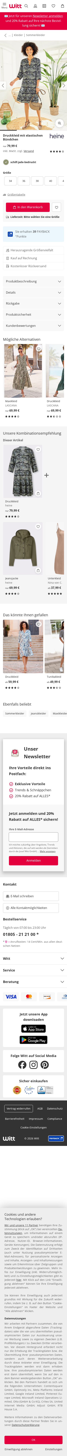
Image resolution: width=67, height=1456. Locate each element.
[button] (4, 6)
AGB (40, 1108)
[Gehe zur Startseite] (15, 6)
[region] (33, 1332)
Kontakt (10, 884)
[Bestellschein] (44, 6)
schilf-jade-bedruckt (23, 162)
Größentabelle (16, 194)
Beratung (11, 981)
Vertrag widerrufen (19, 1108)
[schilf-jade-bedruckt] (6, 162)
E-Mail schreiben (20, 897)
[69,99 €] (23, 371)
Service (9, 970)
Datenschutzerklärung (25, 1425)
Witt (6, 958)
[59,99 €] (23, 646)
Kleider (18, 35)
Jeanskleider (38, 713)
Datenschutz (55, 1108)
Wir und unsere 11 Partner (21, 1225)
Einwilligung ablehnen (19, 1449)
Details (11, 292)
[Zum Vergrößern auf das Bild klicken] (59, 123)
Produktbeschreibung (21, 281)
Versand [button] (29, 151)
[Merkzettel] (53, 6)
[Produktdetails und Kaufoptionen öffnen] (38, 493)
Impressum (36, 1118)
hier (18, 1280)
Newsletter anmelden (48, 16)
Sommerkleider (35, 35)
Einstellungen (53, 1449)
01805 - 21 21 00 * (21, 934)
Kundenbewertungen (21, 326)
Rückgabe (13, 303)
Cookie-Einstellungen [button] (33, 1127)
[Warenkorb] (62, 6)
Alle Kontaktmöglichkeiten (29, 908)
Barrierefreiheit (14, 1118)
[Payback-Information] (56, 1138)
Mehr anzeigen (47, 851)
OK (33, 1440)
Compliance (54, 1118)
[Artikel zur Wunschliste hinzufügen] (56, 207)
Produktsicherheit (18, 315)
